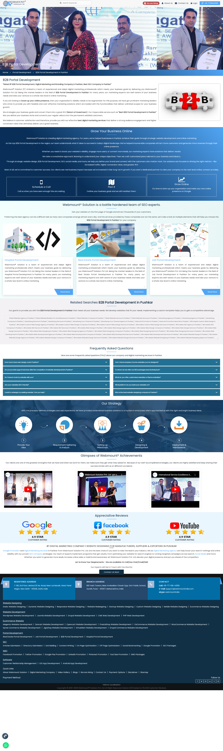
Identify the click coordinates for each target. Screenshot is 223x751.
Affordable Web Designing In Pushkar (44, 331)
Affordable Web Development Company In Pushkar (82, 334)
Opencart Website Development (82, 624)
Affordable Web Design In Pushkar (90, 328)
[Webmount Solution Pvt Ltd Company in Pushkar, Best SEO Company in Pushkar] (14, 3)
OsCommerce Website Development (151, 624)
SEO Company (36, 554)
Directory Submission (33, 645)
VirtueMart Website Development (91, 627)
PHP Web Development (133, 615)
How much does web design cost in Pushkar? (22, 362)
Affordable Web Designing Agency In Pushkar (76, 331)
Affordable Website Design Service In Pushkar (90, 338)
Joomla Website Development (51, 615)
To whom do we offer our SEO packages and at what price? (137, 370)
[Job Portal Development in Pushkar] (179, 240)
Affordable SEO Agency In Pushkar (188, 325)
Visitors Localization (111, 684)
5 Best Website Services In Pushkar (144, 318)
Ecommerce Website (13, 620)
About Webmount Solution (15, 672)
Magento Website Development (17, 624)
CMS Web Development (109, 615)
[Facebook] (197, 681)
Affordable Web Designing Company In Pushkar (112, 331)
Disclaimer (133, 672)
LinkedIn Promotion (77, 654)
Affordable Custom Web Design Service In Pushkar (115, 325)
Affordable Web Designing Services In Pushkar (184, 331)
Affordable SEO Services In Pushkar (63, 328)
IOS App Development (49, 663)
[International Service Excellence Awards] (175, 489)
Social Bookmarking (132, 645)
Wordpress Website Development (18, 615)
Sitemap (144, 672)
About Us (168, 3)
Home (5, 72)
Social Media (200, 554)
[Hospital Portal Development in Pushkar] (32, 240)
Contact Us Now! (111, 572)
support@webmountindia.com (180, 588)
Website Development (14, 612)
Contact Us (183, 3)
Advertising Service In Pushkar (36, 321)
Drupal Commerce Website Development (129, 627)
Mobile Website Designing (175, 606)
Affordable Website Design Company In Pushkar (54, 338)
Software (7, 659)
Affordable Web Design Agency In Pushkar (120, 328)
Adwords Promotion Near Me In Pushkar (174, 321)
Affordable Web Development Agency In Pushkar (43, 334)
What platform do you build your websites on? (132, 385)
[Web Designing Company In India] (28, 489)
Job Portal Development (166, 260)
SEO (5, 642)
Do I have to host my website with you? (19, 377)
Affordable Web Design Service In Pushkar (187, 328)
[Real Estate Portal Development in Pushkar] (105, 240)
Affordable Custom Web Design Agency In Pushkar (35, 325)
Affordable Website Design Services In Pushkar (126, 338)
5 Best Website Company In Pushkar (90, 318)
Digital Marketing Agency (164, 550)
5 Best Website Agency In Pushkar (21, 318)
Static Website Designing (14, 606)
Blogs (75, 672)
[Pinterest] (206, 681)
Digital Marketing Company (42, 672)
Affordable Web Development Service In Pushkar (121, 334)
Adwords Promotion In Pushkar (146, 321)
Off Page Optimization (110, 645)
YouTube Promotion (119, 654)
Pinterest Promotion (98, 654)
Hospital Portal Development (22, 260)
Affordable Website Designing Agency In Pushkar (195, 338)
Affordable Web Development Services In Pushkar (159, 334)
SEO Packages (169, 645)
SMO (5, 651)
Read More (65, 292)
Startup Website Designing (121, 606)
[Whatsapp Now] (5, 736)
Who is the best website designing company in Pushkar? (136, 392)
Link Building (51, 645)
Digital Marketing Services (36, 550)
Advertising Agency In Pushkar (170, 318)
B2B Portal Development (72, 636)
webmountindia (172, 592)
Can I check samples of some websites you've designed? (137, 362)
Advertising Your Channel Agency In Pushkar (117, 321)
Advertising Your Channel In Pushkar (86, 321)
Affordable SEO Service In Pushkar (36, 328)
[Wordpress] (218, 681)
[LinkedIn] (210, 681)
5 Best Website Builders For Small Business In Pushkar (55, 318)
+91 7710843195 (211, 3)
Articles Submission (11, 645)
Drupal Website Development (81, 615)
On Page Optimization (87, 645)
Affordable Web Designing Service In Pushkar (148, 331)
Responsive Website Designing (70, 606)
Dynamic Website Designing (41, 606)
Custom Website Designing (148, 606)
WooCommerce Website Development (189, 624)
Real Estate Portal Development (97, 260)
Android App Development (75, 663)
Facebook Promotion (12, 654)
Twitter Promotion (33, 654)
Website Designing (12, 603)
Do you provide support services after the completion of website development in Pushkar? (39, 370)
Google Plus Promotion (55, 654)
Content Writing (66, 645)
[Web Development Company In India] (101, 489)
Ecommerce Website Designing (204, 606)
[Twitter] (201, 681)
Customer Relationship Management (20, 663)
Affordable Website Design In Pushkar (194, 334)
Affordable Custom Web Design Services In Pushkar (155, 325)
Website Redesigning (96, 606)
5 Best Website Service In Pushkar (117, 318)
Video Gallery (64, 672)
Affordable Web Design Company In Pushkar (153, 328)
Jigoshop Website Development (58, 627)
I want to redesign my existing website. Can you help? (25, 392)
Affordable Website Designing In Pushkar (160, 338)
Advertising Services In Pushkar (59, 321)
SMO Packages (138, 654)
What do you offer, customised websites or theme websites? (138, 377)
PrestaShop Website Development (115, 624)
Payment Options (117, 672)
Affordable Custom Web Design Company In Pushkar (75, 325)
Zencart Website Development (49, 624)
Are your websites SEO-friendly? (17, 385)
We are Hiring (87, 672)
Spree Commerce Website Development (22, 627)
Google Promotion (11, 550)
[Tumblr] (214, 681)
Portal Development (22, 72)
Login (195, 3)
